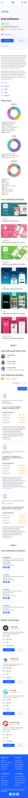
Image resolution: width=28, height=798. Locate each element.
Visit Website (20, 40)
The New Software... (20, 780)
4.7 (18, 661)
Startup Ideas (18, 769)
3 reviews (14, 29)
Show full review (6, 439)
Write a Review (19, 767)
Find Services (18, 760)
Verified (6, 24)
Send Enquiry (8, 649)
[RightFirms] (13, 2)
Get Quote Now (7, 40)
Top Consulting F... (20, 776)
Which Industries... (20, 783)
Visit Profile (20, 649)
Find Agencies (18, 762)
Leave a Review (5, 46)
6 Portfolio (20, 29)
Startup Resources (20, 764)
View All (13, 345)
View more (18, 785)
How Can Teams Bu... (20, 778)
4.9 (2, 29)
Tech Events (4, 785)
